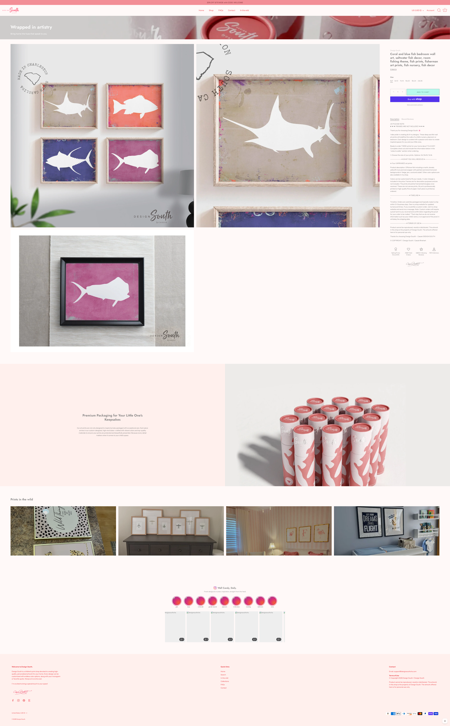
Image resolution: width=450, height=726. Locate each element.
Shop (211, 10)
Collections (225, 681)
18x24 (414, 81)
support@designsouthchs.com (405, 671)
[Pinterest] (24, 700)
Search (223, 675)
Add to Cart (423, 92)
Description (394, 119)
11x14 (402, 81)
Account (430, 10)
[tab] (396, 119)
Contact (231, 10)
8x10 (396, 81)
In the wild (244, 10)
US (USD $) (417, 10)
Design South (395, 50)
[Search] (439, 10)
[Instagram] (18, 700)
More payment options (415, 105)
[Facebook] (13, 700)
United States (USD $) (18, 713)
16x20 (407, 81)
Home (201, 10)
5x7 (391, 81)
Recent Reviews (408, 119)
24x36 (420, 81)
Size (392, 77)
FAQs (220, 10)
